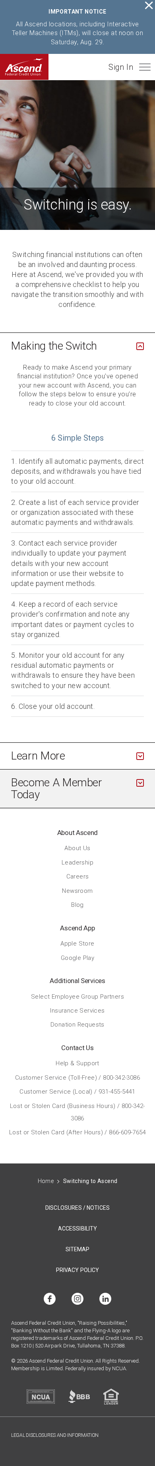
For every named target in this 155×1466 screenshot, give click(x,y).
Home (46, 1181)
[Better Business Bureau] (79, 1396)
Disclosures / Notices (77, 1208)
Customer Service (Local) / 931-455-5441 (77, 1091)
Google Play (77, 957)
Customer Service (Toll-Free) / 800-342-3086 (77, 1077)
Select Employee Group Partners (77, 996)
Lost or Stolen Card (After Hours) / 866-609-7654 (77, 1132)
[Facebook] (50, 1299)
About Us (77, 848)
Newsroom (77, 890)
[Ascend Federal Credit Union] (24, 67)
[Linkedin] (105, 1299)
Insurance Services (77, 1010)
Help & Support (77, 1063)
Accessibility (77, 1228)
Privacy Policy (77, 1270)
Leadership (77, 862)
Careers (77, 876)
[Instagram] (77, 1299)
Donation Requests (77, 1024)
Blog (77, 904)
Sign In (120, 67)
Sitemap (78, 1249)
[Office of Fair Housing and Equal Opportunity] (111, 1397)
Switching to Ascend (90, 1181)
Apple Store (77, 943)
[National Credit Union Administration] (41, 1396)
